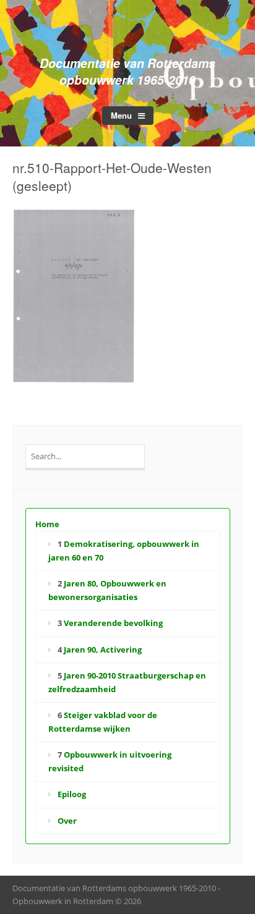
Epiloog (72, 794)
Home (47, 524)
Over (67, 820)
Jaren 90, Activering (103, 649)
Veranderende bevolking (113, 622)
